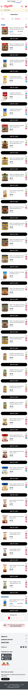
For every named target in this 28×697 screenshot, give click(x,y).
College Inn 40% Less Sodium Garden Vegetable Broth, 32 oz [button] (17, 61)
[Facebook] (21, 647)
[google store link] (6, 659)
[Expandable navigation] (2, 6)
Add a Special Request (16, 626)
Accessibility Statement (14, 684)
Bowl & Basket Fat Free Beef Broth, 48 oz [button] (17, 517)
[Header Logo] (8, 6)
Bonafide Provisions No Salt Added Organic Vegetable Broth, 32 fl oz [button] (16, 370)
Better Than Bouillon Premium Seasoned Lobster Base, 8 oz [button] (17, 289)
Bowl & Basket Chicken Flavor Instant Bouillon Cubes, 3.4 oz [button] (17, 484)
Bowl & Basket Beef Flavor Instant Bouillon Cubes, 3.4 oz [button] (17, 436)
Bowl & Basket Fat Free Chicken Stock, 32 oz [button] (16, 550)
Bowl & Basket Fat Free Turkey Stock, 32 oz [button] (17, 566)
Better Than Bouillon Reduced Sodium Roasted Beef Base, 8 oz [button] (17, 321)
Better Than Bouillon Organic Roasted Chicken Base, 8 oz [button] (17, 159)
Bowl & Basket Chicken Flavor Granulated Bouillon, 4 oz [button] (17, 468)
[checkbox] (26, 25)
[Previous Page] (6, 618)
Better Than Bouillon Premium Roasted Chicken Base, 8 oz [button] (17, 224)
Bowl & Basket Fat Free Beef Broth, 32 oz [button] (17, 501)
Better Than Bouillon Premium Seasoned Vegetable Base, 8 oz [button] (17, 305)
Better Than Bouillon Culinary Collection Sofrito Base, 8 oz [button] (17, 44)
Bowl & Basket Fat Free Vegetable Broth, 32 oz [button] (16, 582)
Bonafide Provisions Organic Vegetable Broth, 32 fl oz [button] (17, 403)
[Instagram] (23, 647)
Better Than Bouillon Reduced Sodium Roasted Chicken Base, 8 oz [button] (17, 338)
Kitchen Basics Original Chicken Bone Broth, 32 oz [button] (16, 77)
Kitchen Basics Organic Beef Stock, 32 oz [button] (17, 191)
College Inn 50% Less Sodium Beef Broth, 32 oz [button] (17, 273)
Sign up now (5, 679)
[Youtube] (26, 647)
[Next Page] (22, 618)
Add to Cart (14, 38)
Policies (5, 684)
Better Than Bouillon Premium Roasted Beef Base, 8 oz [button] (17, 207)
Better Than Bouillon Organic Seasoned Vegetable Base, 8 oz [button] (17, 175)
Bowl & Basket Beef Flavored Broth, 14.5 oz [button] (17, 452)
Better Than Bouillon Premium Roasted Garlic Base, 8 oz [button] (17, 240)
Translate (18, 2)
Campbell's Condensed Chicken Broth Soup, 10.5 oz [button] (16, 93)
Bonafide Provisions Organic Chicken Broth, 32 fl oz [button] (17, 387)
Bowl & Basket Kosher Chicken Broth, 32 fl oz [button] (17, 600)
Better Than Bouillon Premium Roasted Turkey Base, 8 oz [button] (17, 256)
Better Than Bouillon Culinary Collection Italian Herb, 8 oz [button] (17, 28)
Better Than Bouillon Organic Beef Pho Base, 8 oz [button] (17, 126)
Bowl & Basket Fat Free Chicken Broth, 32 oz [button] (16, 533)
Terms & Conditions (16, 686)
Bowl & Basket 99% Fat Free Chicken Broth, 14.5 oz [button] (17, 419)
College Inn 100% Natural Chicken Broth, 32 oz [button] (16, 110)
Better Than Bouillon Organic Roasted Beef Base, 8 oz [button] (17, 142)
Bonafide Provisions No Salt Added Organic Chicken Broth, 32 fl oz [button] (17, 354)
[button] (22, 6)
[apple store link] (6, 656)
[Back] (2, 14)
